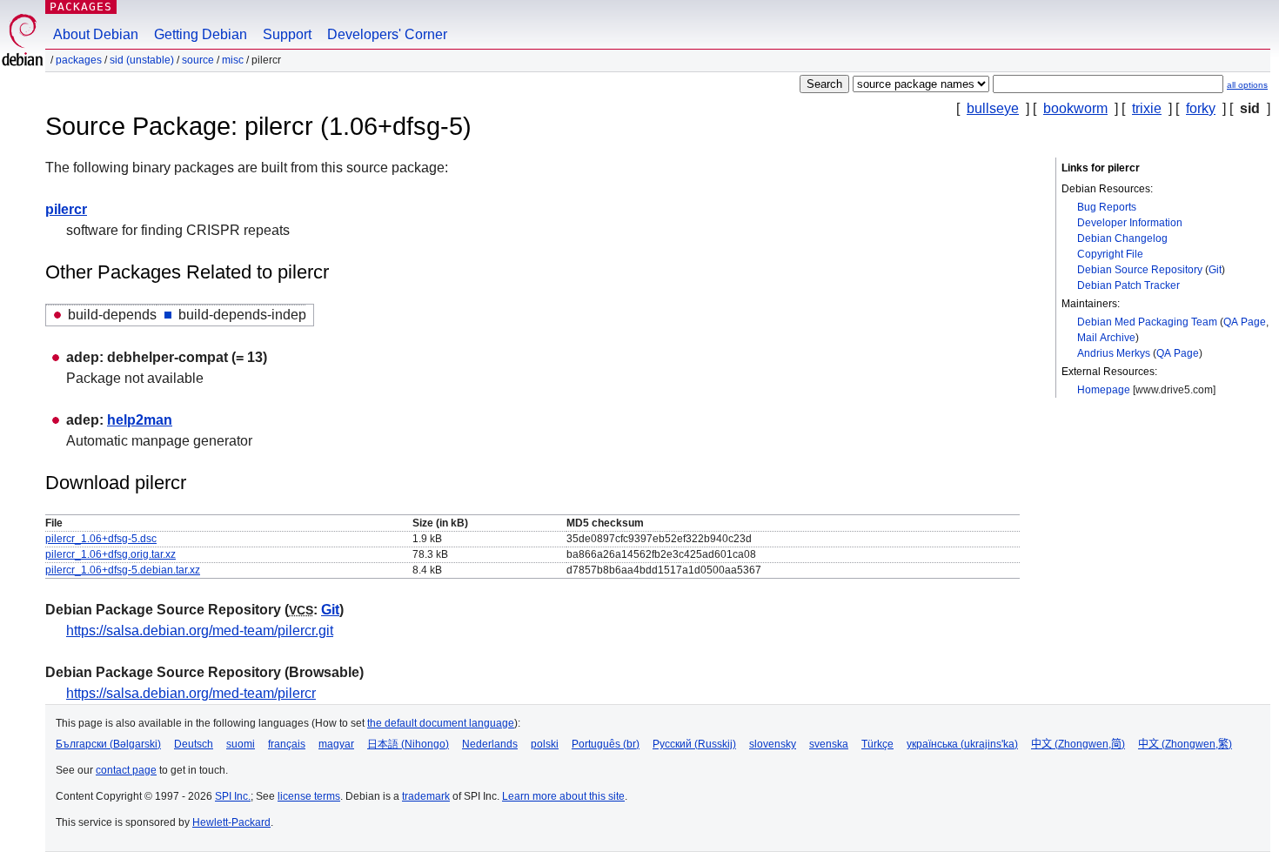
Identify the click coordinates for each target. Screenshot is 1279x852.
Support (287, 34)
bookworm (1075, 108)
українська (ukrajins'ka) (962, 744)
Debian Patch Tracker (1128, 285)
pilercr (66, 209)
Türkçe (877, 744)
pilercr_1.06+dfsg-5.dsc (101, 539)
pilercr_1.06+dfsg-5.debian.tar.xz (122, 570)
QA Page (1244, 322)
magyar (336, 744)
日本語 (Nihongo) (408, 744)
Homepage (1103, 390)
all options (1247, 85)
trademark (426, 796)
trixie (1147, 108)
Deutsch (193, 744)
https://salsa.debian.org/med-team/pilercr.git (199, 630)
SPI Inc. (233, 796)
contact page (126, 770)
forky (1200, 108)
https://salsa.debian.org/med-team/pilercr (191, 693)
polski (545, 744)
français (286, 744)
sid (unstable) (142, 60)
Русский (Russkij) (694, 744)
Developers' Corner (387, 34)
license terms (309, 796)
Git (1215, 270)
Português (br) (606, 744)
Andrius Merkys (1113, 353)
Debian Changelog (1122, 238)
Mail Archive (1106, 338)
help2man (139, 420)
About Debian (95, 34)
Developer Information (1129, 223)
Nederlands (490, 744)
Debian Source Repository (1139, 270)
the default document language (440, 723)
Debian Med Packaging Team (1147, 322)
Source (198, 60)
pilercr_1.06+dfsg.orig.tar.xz (110, 554)
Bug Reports (1106, 207)
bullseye (993, 108)
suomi (240, 744)
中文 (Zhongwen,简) (1078, 744)
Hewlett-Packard (231, 822)
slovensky (772, 744)
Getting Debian (200, 34)
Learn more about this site (563, 796)
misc (233, 60)
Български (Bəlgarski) (108, 744)
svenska (828, 744)
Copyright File (1110, 254)
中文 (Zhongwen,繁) (1185, 744)
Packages (81, 6)
